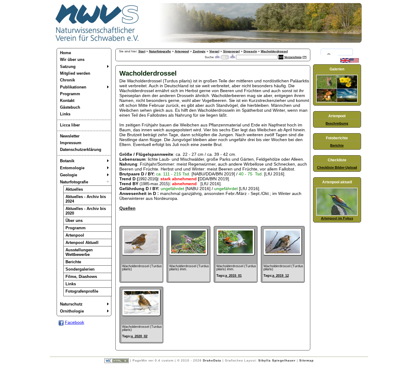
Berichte (73, 262)
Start (141, 51)
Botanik (67, 161)
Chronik (67, 80)
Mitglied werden (75, 73)
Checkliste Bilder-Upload (337, 167)
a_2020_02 (139, 336)
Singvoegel (231, 51)
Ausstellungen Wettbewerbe (79, 252)
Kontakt (67, 100)
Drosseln (250, 51)
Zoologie (199, 51)
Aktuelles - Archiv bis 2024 (85, 199)
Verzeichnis (293, 57)
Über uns (74, 220)
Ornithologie (72, 311)
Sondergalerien (80, 269)
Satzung (68, 66)
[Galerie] (337, 101)
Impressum (70, 142)
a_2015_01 (233, 275)
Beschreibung (337, 123)
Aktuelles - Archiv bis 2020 (85, 210)
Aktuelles (74, 189)
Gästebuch (70, 107)
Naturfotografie (74, 182)
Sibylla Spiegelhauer (277, 360)
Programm (70, 94)
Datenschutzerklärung (80, 149)
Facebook (74, 322)
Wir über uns (72, 59)
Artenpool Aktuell (82, 242)
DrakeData (212, 360)
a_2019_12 (280, 275)
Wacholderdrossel (274, 51)
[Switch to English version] (349, 61)
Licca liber (70, 125)
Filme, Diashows (81, 276)
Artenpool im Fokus (337, 218)
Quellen (127, 208)
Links (65, 114)
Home (65, 53)
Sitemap (306, 360)
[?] (304, 57)
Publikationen (73, 87)
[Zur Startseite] (97, 41)
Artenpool (74, 235)
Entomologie (72, 168)
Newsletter (70, 136)
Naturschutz (71, 304)
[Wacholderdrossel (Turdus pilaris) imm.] (188, 254)
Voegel (214, 51)
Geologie (68, 175)
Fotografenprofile (81, 291)
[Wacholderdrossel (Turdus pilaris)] (141, 254)
